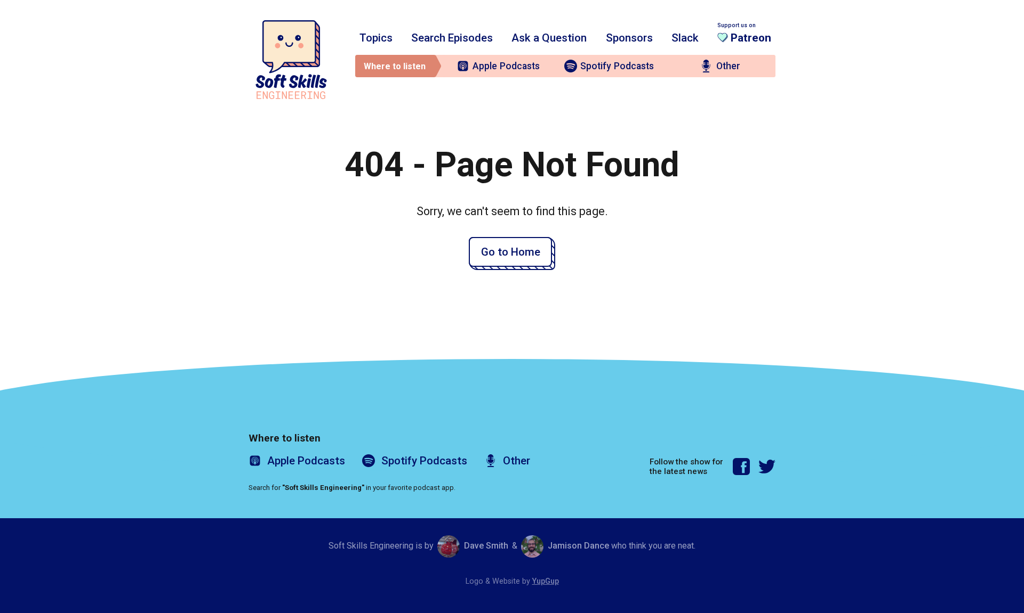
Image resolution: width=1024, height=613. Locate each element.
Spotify (617, 66)
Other (728, 66)
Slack (685, 37)
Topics (376, 37)
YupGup (545, 581)
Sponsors (629, 37)
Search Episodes (452, 37)
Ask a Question (549, 37)
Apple (506, 66)
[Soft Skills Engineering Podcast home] (291, 59)
